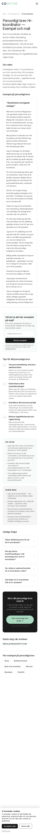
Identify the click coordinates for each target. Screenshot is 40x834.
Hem (4, 14)
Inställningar (6, 831)
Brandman (8, 672)
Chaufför (21, 672)
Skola (7, 661)
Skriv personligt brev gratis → (20, 619)
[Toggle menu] (37, 3)
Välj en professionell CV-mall (15, 644)
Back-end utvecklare (13, 666)
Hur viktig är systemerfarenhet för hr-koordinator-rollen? (20, 569)
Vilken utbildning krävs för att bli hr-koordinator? (20, 541)
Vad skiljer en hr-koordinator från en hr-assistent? (20, 581)
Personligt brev (14, 14)
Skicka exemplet (20, 340)
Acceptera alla (10, 826)
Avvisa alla (25, 826)
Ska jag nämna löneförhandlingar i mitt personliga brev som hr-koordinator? (20, 555)
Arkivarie (29, 666)
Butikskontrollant (20, 661)
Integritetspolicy (10, 349)
